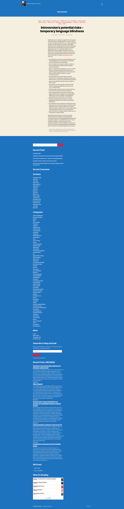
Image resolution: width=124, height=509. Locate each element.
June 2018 (35, 181)
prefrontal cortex (37, 295)
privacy (35, 297)
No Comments (69, 34)
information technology (38, 262)
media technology (37, 274)
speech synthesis (37, 321)
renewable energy (37, 306)
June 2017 (35, 189)
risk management (37, 311)
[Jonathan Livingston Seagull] (62, 483)
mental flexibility (43, 22)
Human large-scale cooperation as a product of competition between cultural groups (47, 404)
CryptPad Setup (37, 153)
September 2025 (37, 177)
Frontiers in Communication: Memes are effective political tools (47, 367)
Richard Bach (35, 479)
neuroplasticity (36, 282)
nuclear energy (36, 284)
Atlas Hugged (37, 384)
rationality (35, 301)
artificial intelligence (38, 215)
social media (36, 316)
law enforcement (82, 20)
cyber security (36, 240)
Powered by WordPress (47, 506)
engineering (36, 247)
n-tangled (55, 34)
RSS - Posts (37, 468)
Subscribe (36, 354)
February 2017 (36, 196)
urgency (66, 131)
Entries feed (36, 335)
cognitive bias (36, 227)
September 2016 (37, 204)
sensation (51, 131)
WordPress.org (36, 338)
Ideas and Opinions (37, 489)
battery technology (37, 217)
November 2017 (37, 184)
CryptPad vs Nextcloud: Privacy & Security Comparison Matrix (48, 156)
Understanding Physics (38, 486)
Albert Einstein (35, 490)
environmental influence (39, 250)
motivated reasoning (38, 280)
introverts (72, 129)
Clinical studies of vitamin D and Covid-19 (47, 425)
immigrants (35, 260)
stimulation (60, 131)
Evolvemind (38, 506)
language (51, 130)
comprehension (58, 129)
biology (40, 20)
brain (44, 20)
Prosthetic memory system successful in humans (45, 161)
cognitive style (55, 20)
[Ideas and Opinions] (62, 490)
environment (36, 249)
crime (34, 239)
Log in (34, 333)
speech (60, 23)
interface (35, 265)
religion (35, 302)
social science (36, 317)
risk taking (73, 130)
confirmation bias (37, 235)
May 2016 (35, 207)
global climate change (38, 255)
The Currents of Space (38, 493)
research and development (39, 307)
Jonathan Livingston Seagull (40, 482)
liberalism (35, 272)
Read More (35, 382)
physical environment (67, 22)
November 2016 (37, 201)
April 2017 (35, 192)
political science (37, 292)
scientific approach (37, 312)
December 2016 (37, 199)
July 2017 (35, 187)
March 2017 (36, 194)
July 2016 (35, 206)
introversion (74, 20)
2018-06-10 (62, 34)
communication (63, 20)
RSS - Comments (38, 470)
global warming (36, 257)
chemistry (35, 224)
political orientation (37, 291)
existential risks (37, 252)
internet (35, 267)
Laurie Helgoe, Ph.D (67, 55)
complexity (35, 232)
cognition (48, 20)
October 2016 (36, 202)
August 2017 (36, 186)
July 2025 (35, 179)
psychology (75, 22)
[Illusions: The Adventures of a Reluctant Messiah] (62, 479)
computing (35, 234)
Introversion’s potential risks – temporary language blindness (62, 29)
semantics (35, 314)
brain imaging (36, 222)
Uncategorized (36, 326)
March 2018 (36, 182)
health (64, 129)
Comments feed (37, 337)
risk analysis (82, 22)
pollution (35, 294)
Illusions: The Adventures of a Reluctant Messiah (44, 478)
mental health (51, 22)
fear (69, 20)
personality (58, 22)
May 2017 (35, 191)
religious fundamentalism (39, 304)
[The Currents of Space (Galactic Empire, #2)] (62, 494)
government (36, 259)
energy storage (36, 245)
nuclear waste (36, 285)
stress (64, 23)
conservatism (36, 237)
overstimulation (56, 130)
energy (34, 242)
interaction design (37, 264)
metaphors (35, 279)
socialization (55, 131)
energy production (37, 244)
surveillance (36, 324)
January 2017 (36, 197)
